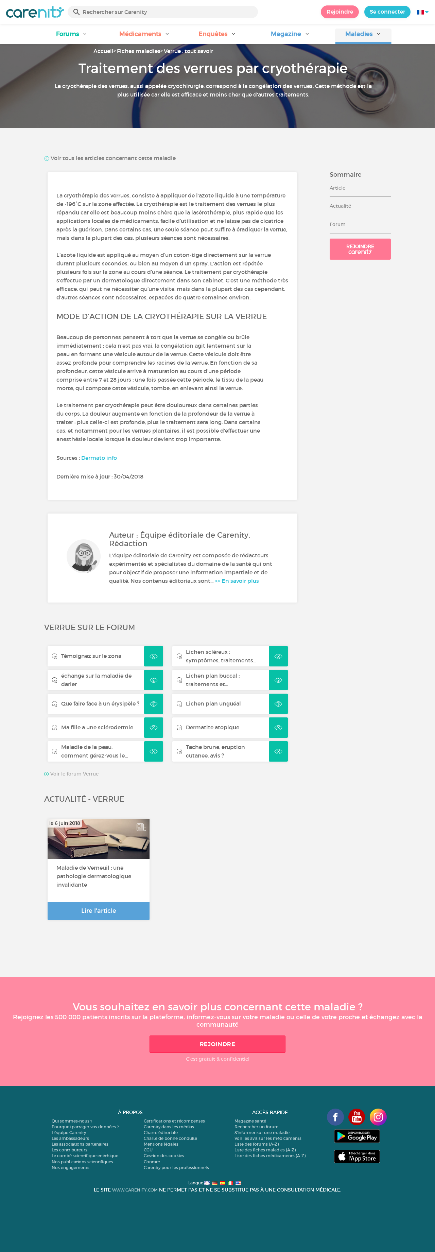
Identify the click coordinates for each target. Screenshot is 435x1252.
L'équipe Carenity (69, 1132)
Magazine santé (250, 1121)
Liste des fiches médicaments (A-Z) (270, 1155)
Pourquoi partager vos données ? (85, 1126)
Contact (152, 1161)
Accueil (103, 51)
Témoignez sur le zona (91, 656)
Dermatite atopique (212, 727)
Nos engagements (70, 1167)
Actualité (340, 206)
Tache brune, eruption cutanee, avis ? (215, 751)
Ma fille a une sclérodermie (97, 727)
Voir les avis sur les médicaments (267, 1138)
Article (337, 188)
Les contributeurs (69, 1149)
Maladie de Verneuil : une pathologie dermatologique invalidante (93, 876)
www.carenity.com (135, 1190)
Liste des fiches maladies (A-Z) (265, 1149)
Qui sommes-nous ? (72, 1121)
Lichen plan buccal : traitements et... (213, 680)
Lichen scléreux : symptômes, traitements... (221, 656)
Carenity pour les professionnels (176, 1167)
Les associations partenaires (80, 1144)
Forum (338, 224)
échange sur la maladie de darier (96, 680)
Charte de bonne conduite (170, 1138)
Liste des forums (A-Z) (256, 1144)
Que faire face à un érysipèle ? (100, 703)
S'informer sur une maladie (262, 1132)
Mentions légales (161, 1144)
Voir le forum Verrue (74, 774)
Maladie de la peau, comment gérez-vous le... (94, 751)
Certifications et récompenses (174, 1121)
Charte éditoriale (161, 1132)
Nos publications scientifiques (82, 1161)
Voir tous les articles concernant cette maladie (112, 158)
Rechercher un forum (256, 1126)
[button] (72, 36)
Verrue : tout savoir (188, 51)
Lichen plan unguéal (213, 703)
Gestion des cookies (164, 1155)
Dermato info (99, 457)
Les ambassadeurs (70, 1138)
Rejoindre (340, 11)
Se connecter (387, 11)
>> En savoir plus (237, 580)
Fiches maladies (138, 51)
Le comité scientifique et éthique (85, 1155)
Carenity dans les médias (169, 1126)
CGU (148, 1149)
